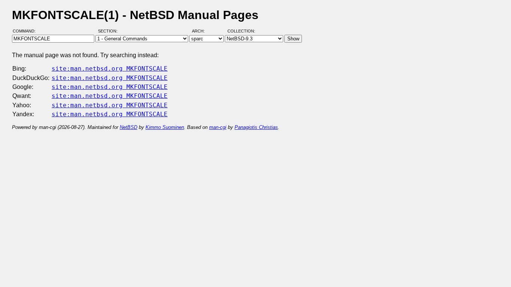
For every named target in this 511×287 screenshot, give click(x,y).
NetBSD (128, 127)
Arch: (201, 31)
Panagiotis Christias (256, 127)
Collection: (241, 31)
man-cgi (217, 127)
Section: (109, 31)
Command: (26, 31)
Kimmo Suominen (165, 127)
